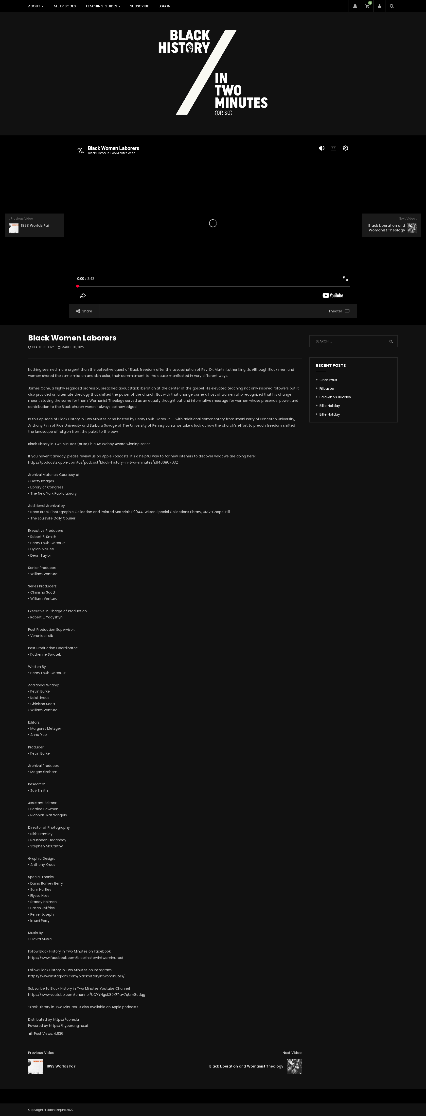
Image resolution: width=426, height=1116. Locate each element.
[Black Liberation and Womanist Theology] (294, 1066)
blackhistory (43, 347)
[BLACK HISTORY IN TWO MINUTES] (213, 74)
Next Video (292, 1052)
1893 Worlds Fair (61, 1066)
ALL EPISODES (64, 6)
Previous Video (41, 1052)
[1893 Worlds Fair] (35, 1066)
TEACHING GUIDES (101, 6)
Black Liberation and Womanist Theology (246, 1066)
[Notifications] (355, 6)
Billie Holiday (330, 405)
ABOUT (34, 6)
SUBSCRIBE (139, 6)
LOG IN (164, 6)
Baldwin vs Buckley (335, 397)
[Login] (379, 6)
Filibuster (327, 388)
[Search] (392, 6)
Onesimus (328, 379)
